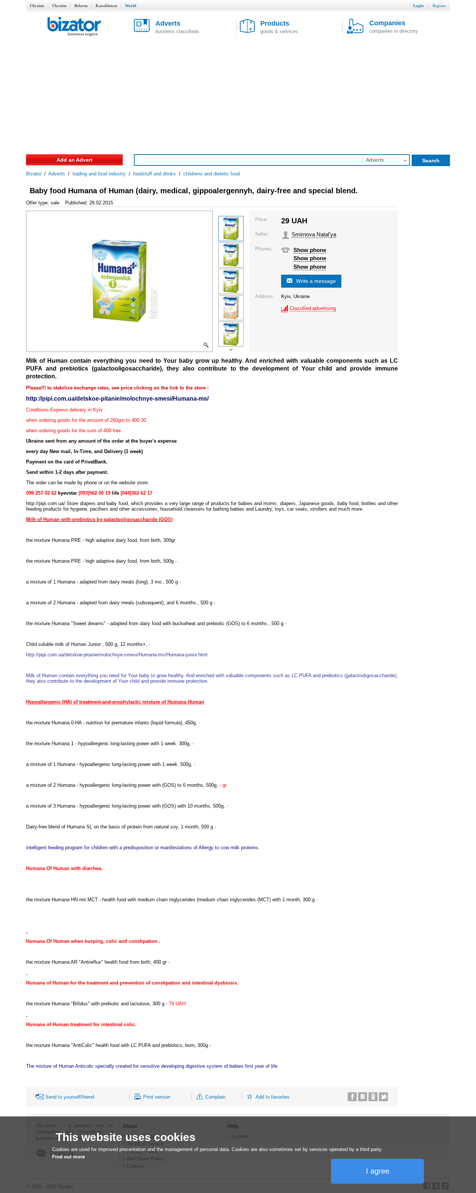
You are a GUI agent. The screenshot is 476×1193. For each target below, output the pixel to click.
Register (439, 5)
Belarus (81, 5)
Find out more (68, 1157)
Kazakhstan (106, 5)
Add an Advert (75, 160)
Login (418, 5)
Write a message (316, 281)
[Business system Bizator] (74, 27)
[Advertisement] (238, 93)
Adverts (56, 174)
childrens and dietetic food (211, 174)
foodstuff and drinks (154, 174)
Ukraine (37, 5)
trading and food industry (99, 174)
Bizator (33, 174)
